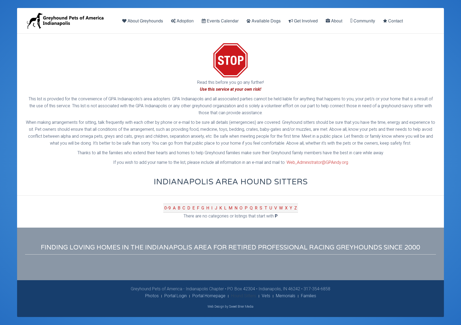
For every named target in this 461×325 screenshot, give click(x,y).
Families (308, 295)
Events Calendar (222, 21)
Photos (152, 295)
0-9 (167, 208)
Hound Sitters (243, 295)
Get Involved (305, 21)
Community (363, 21)
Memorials (285, 295)
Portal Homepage (208, 295)
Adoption (185, 21)
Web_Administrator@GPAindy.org (317, 162)
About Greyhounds (144, 21)
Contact (395, 21)
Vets (266, 295)
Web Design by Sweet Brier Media (230, 306)
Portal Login (175, 295)
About (336, 21)
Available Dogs (266, 21)
